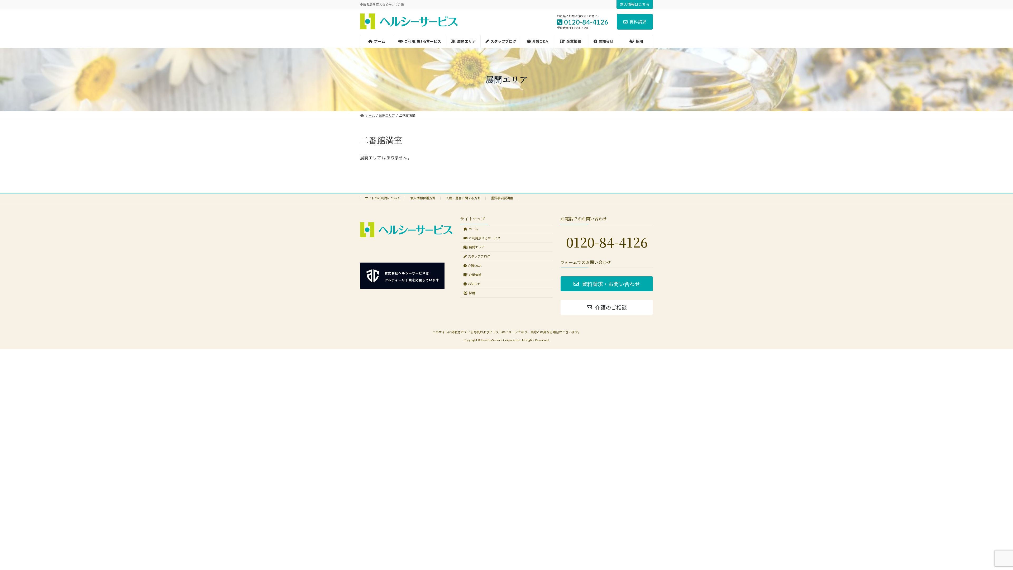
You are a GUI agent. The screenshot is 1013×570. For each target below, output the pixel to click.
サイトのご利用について (382, 198)
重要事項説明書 (502, 198)
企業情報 (475, 275)
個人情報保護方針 (423, 198)
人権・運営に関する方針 (463, 198)
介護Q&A (474, 266)
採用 (472, 293)
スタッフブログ (479, 256)
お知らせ (474, 284)
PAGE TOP (986, 548)
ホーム (473, 229)
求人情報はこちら (634, 4)
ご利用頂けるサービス (484, 238)
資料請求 (637, 21)
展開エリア (477, 247)
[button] (607, 283)
